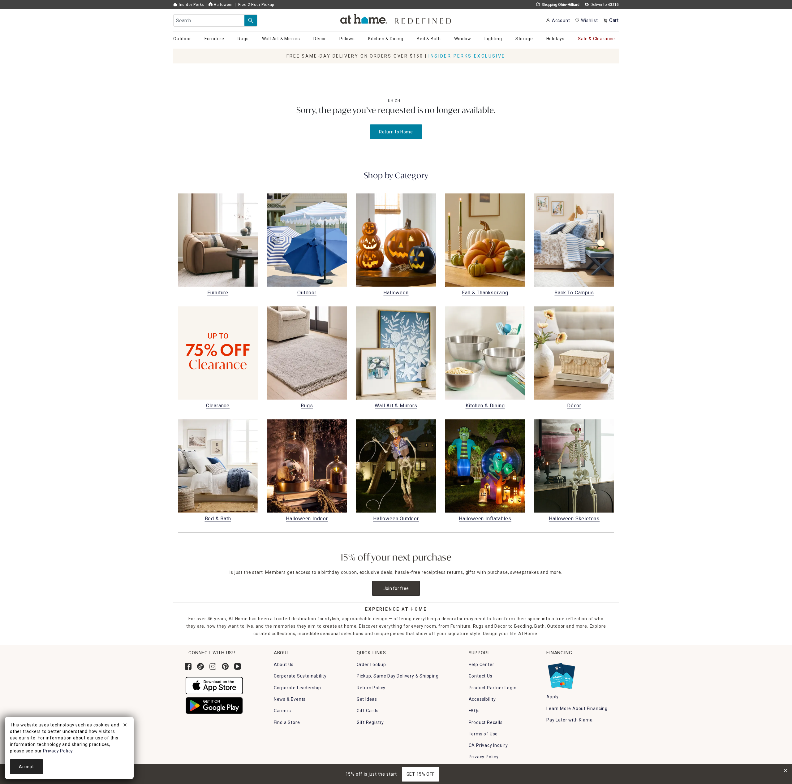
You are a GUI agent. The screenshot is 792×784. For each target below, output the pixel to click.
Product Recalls (486, 722)
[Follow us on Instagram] (213, 666)
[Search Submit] (250, 20)
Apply (552, 696)
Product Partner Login (493, 687)
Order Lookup (371, 664)
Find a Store (287, 722)
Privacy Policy (484, 756)
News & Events (290, 699)
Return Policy (371, 687)
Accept (26, 766)
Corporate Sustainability (300, 676)
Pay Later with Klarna (569, 719)
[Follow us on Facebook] (188, 666)
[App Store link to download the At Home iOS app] (214, 685)
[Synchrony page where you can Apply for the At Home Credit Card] (561, 674)
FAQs (474, 710)
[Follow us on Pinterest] (225, 666)
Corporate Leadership (297, 687)
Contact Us (481, 676)
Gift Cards (368, 710)
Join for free (396, 588)
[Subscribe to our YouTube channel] (237, 666)
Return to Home (396, 131)
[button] (396, 19)
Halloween (223, 4)
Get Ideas (367, 699)
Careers (282, 710)
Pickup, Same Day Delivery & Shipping (398, 676)
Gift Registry (370, 722)
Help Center (481, 664)
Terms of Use (483, 733)
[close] (125, 726)
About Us (284, 664)
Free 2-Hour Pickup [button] (256, 4)
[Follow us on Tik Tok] (200, 666)
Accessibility (482, 699)
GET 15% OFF (421, 774)
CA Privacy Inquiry (488, 745)
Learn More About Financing (577, 708)
